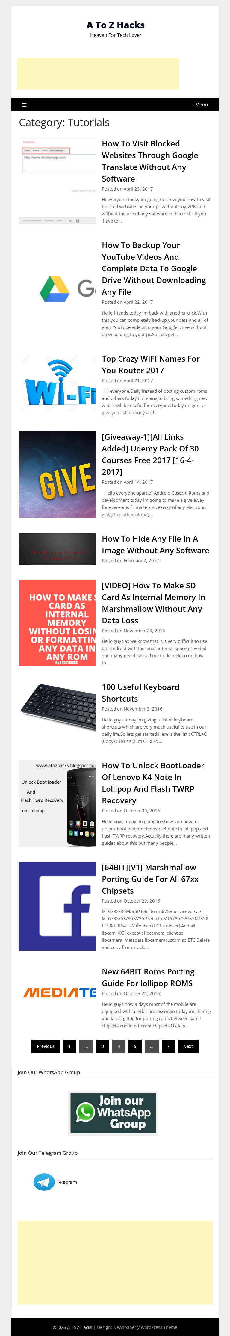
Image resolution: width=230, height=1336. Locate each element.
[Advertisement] (98, 74)
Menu (201, 104)
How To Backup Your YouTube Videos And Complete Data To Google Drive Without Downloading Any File (154, 268)
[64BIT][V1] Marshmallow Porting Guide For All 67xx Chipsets (150, 879)
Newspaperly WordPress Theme (145, 1327)
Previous (46, 1046)
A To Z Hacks (116, 25)
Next (188, 1046)
